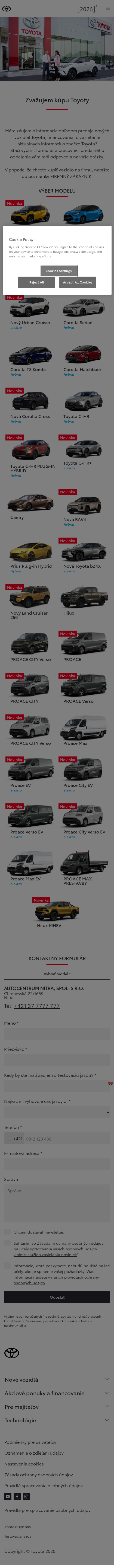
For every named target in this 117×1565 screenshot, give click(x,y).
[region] (57, 260)
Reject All (36, 282)
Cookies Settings (59, 271)
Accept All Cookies (77, 282)
